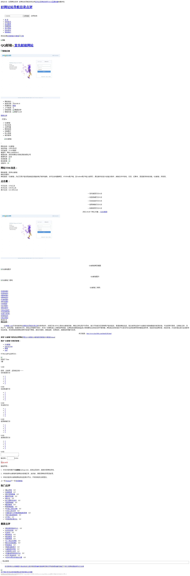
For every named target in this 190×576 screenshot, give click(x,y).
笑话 (6, 566)
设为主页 (38, 2)
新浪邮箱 (41, 337)
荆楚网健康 (9, 506)
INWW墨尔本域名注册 (14, 557)
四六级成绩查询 (11, 515)
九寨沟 (8, 532)
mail (6, 350)
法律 (82, 566)
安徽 (60, 566)
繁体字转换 (9, 496)
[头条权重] (4, 299)
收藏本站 (61, 2)
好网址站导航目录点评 (30, 326)
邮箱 (11, 36)
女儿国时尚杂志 (11, 500)
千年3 (8, 517)
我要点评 (4, 115)
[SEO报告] (4, 306)
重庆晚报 (9, 504)
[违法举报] (4, 318)
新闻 (9, 566)
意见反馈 (10, 572)
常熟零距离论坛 (11, 519)
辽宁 (63, 566)
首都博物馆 (9, 502)
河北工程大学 (11, 511)
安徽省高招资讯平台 (13, 553)
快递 (25, 566)
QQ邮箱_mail (8, 326)
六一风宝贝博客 (11, 541)
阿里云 (24, 337)
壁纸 (50, 566)
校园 (72, 566)
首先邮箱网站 (23, 45)
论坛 (12, 566)
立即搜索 (26, 16)
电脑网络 (8, 26)
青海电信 (9, 534)
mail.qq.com (8, 346)
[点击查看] (103, 212)
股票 (34, 566)
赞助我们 (8, 32)
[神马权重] (4, 301)
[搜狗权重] (4, 295)
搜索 (41, 566)
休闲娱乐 (8, 22)
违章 (31, 566)
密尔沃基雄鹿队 (11, 543)
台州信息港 (9, 530)
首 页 (6, 20)
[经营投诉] (4, 316)
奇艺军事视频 (10, 494)
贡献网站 (16, 572)
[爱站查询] (4, 308)
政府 (76, 566)
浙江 (66, 566)
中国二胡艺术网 (11, 509)
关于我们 (4, 572)
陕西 (53, 566)
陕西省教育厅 (11, 547)
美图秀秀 (9, 539)
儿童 (28, 566)
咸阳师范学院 (11, 549)
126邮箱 (35, 337)
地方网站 (8, 28)
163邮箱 (30, 337)
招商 (69, 566)
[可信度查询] (5, 312)
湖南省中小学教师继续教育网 (16, 513)
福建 (57, 566)
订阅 (22, 36)
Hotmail (52, 337)
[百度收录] (4, 293)
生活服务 (8, 24)
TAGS (50, 2)
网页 (44, 566)
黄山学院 (9, 490)
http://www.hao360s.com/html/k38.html (99, 333)
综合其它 (8, 30)
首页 (8, 36)
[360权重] (4, 304)
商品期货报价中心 (12, 528)
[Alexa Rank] (5, 310)
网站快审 (44, 2)
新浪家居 (9, 536)
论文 (79, 566)
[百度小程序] (5, 314)
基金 (22, 566)
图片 (19, 566)
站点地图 (29, 572)
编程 (38, 566)
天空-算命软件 (11, 555)
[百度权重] (4, 291)
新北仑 (8, 498)
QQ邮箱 (16, 36)
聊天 (47, 566)
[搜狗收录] (4, 297)
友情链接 (23, 572)
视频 (15, 566)
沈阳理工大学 (11, 551)
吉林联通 (9, 492)
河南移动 (9, 545)
